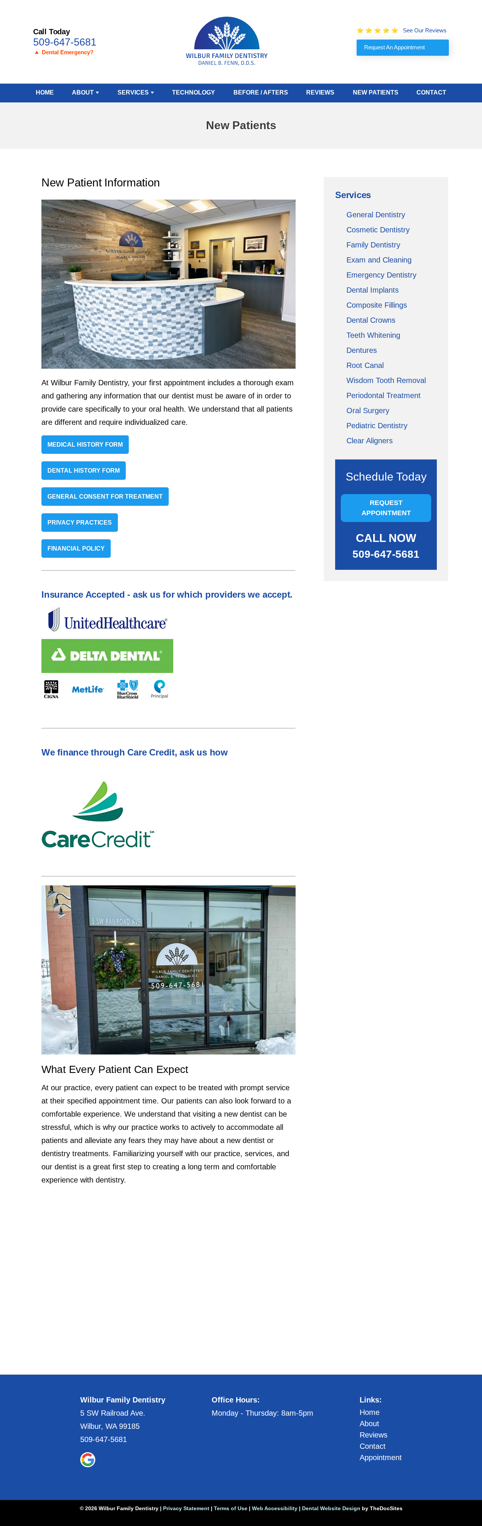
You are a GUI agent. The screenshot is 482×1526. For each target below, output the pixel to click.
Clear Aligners (369, 440)
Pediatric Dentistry (376, 425)
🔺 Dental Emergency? (63, 52)
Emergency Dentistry (381, 275)
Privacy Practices (79, 522)
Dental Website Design (331, 1508)
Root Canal (365, 365)
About (83, 92)
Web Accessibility (274, 1508)
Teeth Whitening (373, 335)
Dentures (361, 350)
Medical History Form (85, 444)
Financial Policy (76, 548)
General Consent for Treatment (105, 496)
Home (45, 92)
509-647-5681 (64, 42)
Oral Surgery (367, 410)
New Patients (375, 92)
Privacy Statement (186, 1508)
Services (133, 92)
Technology (193, 92)
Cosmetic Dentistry (378, 230)
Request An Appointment (394, 47)
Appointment (381, 1457)
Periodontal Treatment (383, 395)
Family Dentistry (373, 245)
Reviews (320, 92)
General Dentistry (375, 215)
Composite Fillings (376, 305)
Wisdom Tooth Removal (386, 380)
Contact (431, 92)
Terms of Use (230, 1508)
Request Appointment (386, 508)
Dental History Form (83, 470)
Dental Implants (372, 290)
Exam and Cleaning (379, 260)
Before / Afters (260, 92)
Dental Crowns (370, 320)
